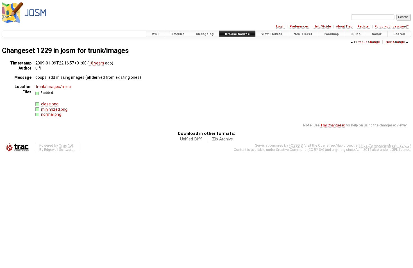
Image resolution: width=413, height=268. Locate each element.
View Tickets (271, 34)
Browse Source (237, 34)
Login (280, 26)
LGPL (394, 149)
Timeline (177, 34)
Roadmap (331, 34)
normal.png (51, 114)
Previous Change (367, 42)
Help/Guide (322, 26)
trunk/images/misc (53, 86)
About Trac (344, 26)
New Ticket (303, 34)
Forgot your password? (392, 26)
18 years (96, 63)
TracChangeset (332, 125)
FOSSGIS (296, 145)
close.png (49, 104)
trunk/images (108, 51)
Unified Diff (191, 139)
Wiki (155, 34)
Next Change (395, 42)
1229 (44, 51)
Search (399, 34)
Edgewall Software (58, 149)
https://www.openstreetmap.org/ (385, 145)
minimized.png (54, 109)
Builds (355, 34)
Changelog (205, 34)
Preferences (299, 26)
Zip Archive (222, 139)
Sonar (377, 34)
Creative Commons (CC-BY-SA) (300, 149)
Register (363, 26)
